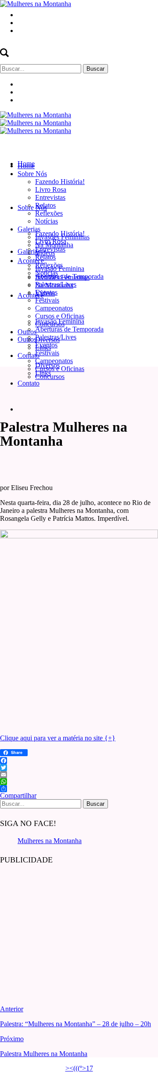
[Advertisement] (66, 928)
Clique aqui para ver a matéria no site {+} (57, 738)
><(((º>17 (79, 1068)
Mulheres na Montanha (50, 840)
